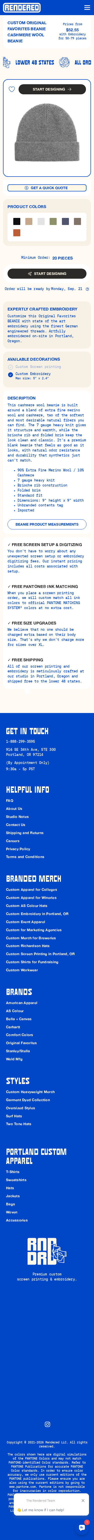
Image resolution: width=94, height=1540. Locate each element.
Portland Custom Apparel (37, 1156)
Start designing (49, 89)
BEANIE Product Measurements (47, 524)
